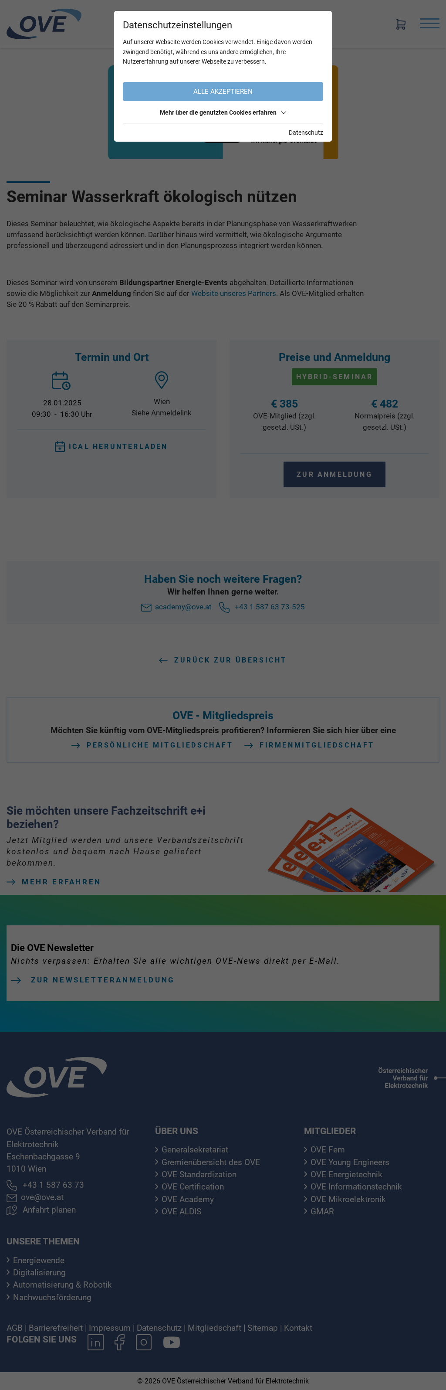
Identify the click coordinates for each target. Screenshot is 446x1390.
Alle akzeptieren (223, 91)
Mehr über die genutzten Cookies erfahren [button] (218, 112)
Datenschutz (306, 132)
